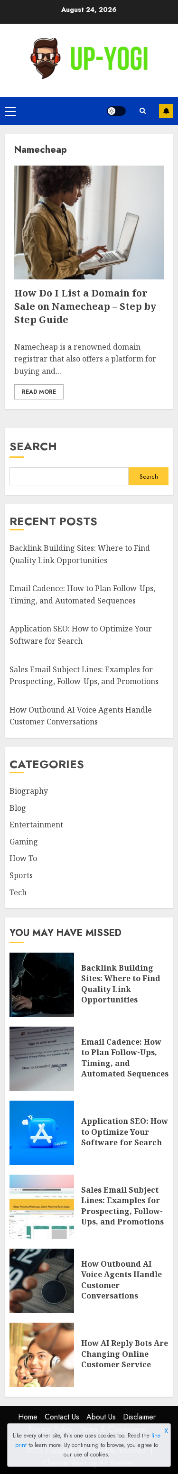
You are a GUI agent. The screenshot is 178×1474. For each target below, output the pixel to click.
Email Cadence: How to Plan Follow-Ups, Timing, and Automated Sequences (125, 1058)
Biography (28, 791)
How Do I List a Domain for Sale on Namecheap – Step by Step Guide (85, 306)
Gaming (23, 841)
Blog (17, 808)
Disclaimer (139, 1416)
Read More (39, 392)
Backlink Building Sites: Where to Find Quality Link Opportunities (120, 984)
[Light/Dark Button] (116, 111)
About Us (101, 1416)
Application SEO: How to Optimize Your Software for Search (124, 1132)
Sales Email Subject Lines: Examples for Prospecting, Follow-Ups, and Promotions (122, 1206)
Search (33, 446)
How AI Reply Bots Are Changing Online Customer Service (124, 1354)
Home (27, 1416)
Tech (18, 892)
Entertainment (36, 824)
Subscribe (166, 111)
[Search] (142, 111)
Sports (21, 875)
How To (23, 858)
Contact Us (62, 1416)
